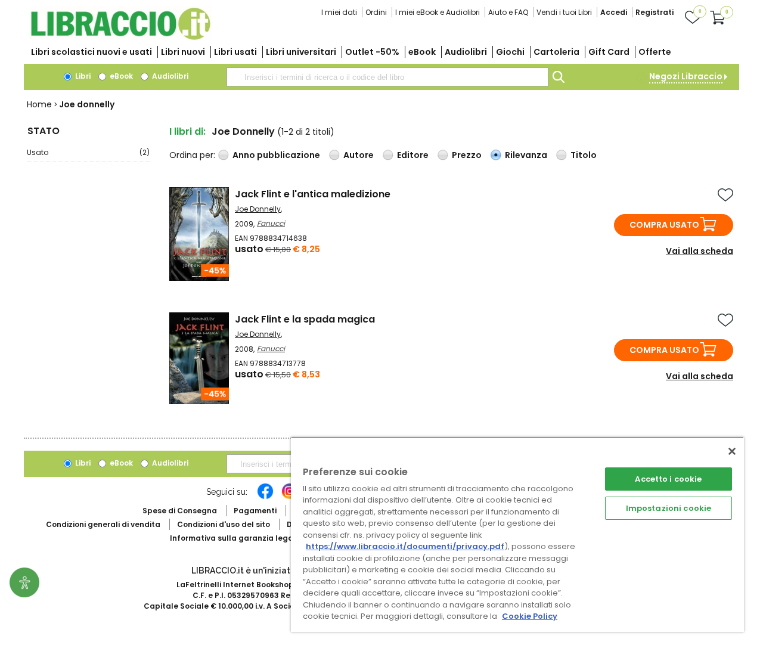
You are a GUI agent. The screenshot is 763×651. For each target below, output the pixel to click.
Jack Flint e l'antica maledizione (312, 194)
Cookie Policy (529, 616)
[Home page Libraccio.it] (120, 37)
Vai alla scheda (699, 251)
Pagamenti (255, 511)
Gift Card (608, 52)
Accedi (613, 12)
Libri (82, 76)
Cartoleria (556, 52)
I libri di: (187, 131)
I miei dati (339, 12)
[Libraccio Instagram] (289, 497)
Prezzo (467, 155)
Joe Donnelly (258, 209)
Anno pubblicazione (276, 155)
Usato (88, 152)
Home (39, 104)
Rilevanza (526, 155)
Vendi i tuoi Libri (564, 12)
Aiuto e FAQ (508, 12)
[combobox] (387, 76)
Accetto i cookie (668, 479)
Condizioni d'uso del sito (223, 524)
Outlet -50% (372, 52)
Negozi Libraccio (685, 76)
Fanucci (271, 223)
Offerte (654, 52)
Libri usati (235, 52)
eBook (422, 52)
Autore (358, 155)
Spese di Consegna (179, 511)
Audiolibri (466, 52)
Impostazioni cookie (668, 508)
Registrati (654, 12)
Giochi (510, 52)
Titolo (583, 155)
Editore (413, 155)
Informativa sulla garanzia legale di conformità (262, 538)
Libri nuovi (183, 52)
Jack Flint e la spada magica (305, 319)
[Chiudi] (732, 451)
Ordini (376, 12)
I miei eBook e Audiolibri (437, 12)
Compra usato (664, 225)
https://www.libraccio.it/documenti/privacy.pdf (405, 546)
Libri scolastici (91, 52)
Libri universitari (301, 52)
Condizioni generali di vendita (103, 524)
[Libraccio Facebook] (265, 497)
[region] (517, 534)
